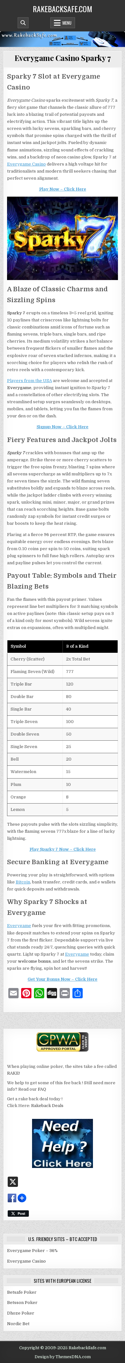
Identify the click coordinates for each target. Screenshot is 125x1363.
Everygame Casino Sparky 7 (62, 58)
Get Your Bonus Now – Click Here (62, 979)
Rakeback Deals (47, 1105)
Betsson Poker (22, 1302)
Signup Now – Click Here (62, 426)
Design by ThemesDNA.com (63, 1357)
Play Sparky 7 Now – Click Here (62, 849)
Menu (67, 23)
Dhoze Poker (20, 1313)
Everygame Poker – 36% (32, 1250)
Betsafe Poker (22, 1292)
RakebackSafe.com (62, 8)
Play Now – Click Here (62, 189)
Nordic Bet (18, 1323)
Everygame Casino (26, 164)
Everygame (19, 925)
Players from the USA (29, 380)
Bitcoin (23, 882)
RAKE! (13, 1073)
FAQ (42, 1089)
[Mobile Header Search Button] (23, 22)
